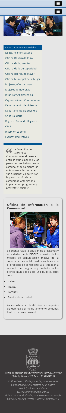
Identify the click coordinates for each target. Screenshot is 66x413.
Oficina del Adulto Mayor (19, 73)
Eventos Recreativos (17, 137)
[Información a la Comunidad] (34, 229)
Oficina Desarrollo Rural (19, 58)
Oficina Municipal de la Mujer (22, 79)
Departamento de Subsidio (21, 110)
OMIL (8, 126)
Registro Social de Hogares (21, 121)
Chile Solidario (13, 115)
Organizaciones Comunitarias (22, 100)
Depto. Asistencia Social (19, 52)
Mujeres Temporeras (17, 89)
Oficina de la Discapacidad (21, 68)
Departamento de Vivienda (21, 105)
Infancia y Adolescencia (19, 94)
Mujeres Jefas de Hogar (19, 84)
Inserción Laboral (15, 131)
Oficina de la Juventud (18, 63)
